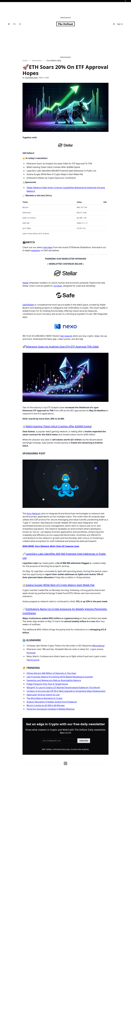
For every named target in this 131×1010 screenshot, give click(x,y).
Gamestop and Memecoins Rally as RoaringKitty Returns (54, 680)
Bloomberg (98, 645)
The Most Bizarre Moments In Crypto (44, 698)
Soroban (58, 285)
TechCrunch (33, 660)
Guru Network (34, 513)
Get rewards (66, 335)
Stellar (26, 282)
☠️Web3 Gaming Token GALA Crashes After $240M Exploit (57, 426)
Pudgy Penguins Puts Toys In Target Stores (47, 684)
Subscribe (83, 740)
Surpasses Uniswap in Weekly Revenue (55, 709)
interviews (48, 247)
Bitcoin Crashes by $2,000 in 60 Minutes (46, 705)
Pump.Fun (31, 709)
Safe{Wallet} (29, 304)
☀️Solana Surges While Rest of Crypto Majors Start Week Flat (58, 585)
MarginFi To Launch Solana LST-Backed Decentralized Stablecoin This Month (63, 687)
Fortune (31, 652)
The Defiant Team (31, 78)
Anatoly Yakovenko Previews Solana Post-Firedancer (52, 701)
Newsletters (37, 60)
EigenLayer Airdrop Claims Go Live (43, 694)
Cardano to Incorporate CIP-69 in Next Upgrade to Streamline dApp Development (66, 691)
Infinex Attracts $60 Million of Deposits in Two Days (51, 673)
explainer (35, 250)
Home (25, 60)
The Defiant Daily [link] (53, 60)
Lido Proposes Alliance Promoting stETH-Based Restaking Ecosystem (60, 676)
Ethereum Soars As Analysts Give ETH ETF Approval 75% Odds (62, 346)
